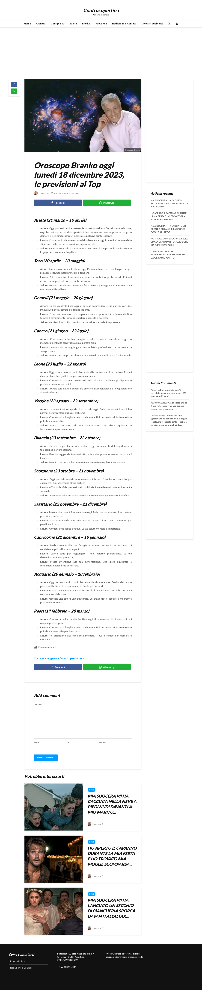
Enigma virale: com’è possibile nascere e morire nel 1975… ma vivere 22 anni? (169, 393)
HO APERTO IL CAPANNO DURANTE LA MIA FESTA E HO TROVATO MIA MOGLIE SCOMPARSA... (112, 856)
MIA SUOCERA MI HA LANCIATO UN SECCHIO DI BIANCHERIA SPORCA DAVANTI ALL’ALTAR (168, 229)
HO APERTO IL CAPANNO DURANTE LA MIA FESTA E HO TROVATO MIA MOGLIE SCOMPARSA (169, 216)
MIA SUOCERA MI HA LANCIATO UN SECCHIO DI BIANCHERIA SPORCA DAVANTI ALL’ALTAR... (111, 908)
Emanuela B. (44, 193)
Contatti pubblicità (152, 23)
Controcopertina (101, 10)
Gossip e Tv (57, 23)
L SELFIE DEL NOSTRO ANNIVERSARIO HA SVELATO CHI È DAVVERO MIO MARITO (168, 254)
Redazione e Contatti (124, 23)
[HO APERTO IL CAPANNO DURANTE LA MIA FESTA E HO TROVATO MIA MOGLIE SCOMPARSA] (53, 858)
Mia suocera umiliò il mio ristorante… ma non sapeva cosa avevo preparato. (169, 405)
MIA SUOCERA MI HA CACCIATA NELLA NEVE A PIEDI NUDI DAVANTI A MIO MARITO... (112, 804)
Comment (38, 704)
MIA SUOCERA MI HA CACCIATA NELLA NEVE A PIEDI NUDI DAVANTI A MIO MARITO (169, 203)
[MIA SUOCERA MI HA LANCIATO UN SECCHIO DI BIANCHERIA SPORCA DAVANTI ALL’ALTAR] (53, 910)
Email (70, 742)
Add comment (73, 193)
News (91, 790)
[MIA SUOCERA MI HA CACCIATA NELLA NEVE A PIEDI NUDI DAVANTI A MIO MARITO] (53, 806)
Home (27, 23)
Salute (73, 23)
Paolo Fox (101, 23)
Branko (86, 23)
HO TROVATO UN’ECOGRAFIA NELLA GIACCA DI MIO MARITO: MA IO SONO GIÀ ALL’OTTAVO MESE (169, 241)
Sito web (102, 742)
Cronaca (40, 23)
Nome (37, 742)
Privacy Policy (17, 961)
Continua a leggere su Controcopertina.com (59, 658)
